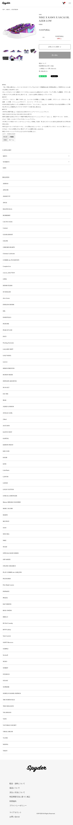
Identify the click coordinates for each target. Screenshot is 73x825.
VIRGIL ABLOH (8, 731)
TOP (3, 9)
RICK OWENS (7, 610)
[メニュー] (69, 3)
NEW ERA (6, 534)
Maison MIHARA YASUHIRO (12, 502)
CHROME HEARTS (9, 247)
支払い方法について (17, 792)
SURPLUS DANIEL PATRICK (12, 693)
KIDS (4, 168)
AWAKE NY (6, 196)
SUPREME (6, 687)
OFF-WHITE (6, 559)
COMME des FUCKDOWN (11, 260)
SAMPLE (5, 649)
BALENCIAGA (7, 209)
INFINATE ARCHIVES (10, 381)
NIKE (40, 14)
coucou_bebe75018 (9, 272)
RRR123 (5, 617)
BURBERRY (6, 215)
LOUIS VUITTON (8, 489)
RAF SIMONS (7, 604)
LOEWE (5, 483)
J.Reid (5, 419)
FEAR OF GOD (7, 330)
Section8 (5, 655)
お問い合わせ (15, 817)
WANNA (5, 744)
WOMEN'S (6, 162)
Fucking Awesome (8, 343)
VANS (5, 719)
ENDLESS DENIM (8, 304)
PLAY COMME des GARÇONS (12, 572)
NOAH (5, 547)
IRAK (4, 400)
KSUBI (5, 457)
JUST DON (6, 425)
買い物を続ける (43, 71)
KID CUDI (6, 451)
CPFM (5, 279)
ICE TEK (5, 394)
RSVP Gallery (7, 629)
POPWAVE (6, 591)
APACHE (5, 190)
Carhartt (5, 228)
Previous (5, 30)
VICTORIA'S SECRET (9, 725)
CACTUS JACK (7, 222)
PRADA (5, 598)
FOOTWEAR (15, 9)
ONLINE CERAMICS (9, 566)
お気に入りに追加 (53, 46)
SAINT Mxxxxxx (8, 642)
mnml (4, 527)
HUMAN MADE (8, 374)
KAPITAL (6, 438)
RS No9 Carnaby (8, 623)
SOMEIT (5, 668)
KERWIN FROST (8, 445)
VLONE (5, 738)
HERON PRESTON (8, 368)
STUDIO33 (6, 674)
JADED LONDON (8, 406)
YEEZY (5, 750)
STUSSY (5, 680)
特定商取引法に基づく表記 (46, 66)
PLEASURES (7, 578)
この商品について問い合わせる (47, 68)
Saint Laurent (7, 636)
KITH (4, 464)
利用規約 (13, 801)
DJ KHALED (7, 292)
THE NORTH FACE (9, 699)
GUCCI (5, 362)
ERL (4, 311)
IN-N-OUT (6, 387)
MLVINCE (6, 521)
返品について (42, 63)
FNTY (5, 336)
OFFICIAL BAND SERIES (11, 553)
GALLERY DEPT (8, 349)
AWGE (5, 202)
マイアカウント (15, 812)
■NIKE (4, 84)
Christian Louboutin (9, 253)
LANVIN (5, 476)
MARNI (5, 515)
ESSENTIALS (7, 317)
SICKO (5, 661)
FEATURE (6, 323)
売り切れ (55, 55)
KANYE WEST (7, 432)
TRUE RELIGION (8, 706)
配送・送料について (17, 784)
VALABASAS (7, 712)
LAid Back (6, 470)
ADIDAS (5, 183)
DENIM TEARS (7, 285)
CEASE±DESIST (8, 234)
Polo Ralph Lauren (8, 585)
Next (33, 30)
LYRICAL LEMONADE (10, 496)
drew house (6, 298)
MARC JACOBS (8, 508)
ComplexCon (7, 266)
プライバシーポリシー (18, 806)
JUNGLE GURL (8, 413)
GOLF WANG (7, 355)
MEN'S (8, 9)
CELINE (5, 241)
